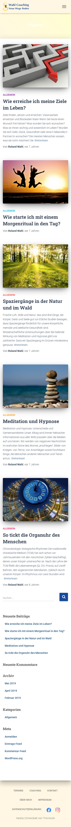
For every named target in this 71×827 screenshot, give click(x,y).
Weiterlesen (41, 140)
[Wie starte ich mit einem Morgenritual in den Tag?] (35, 182)
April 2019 (11, 690)
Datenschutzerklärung (26, 809)
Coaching (35, 790)
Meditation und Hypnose (31, 421)
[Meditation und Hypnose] (35, 386)
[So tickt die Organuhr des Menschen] (35, 499)
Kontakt (52, 790)
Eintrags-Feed (13, 743)
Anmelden (11, 736)
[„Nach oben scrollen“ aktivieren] (63, 819)
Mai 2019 (10, 683)
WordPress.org (14, 758)
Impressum (44, 800)
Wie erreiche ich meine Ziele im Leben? (28, 623)
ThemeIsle (49, 818)
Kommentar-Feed (15, 751)
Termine (18, 790)
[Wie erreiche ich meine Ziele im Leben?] (35, 66)
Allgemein (9, 95)
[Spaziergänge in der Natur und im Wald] (35, 266)
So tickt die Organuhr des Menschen (26, 652)
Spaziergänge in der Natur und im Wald (28, 638)
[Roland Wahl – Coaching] (17, 6)
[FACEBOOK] (49, 811)
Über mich (26, 800)
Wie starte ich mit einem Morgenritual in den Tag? (35, 631)
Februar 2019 (13, 697)
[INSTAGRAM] (58, 811)
